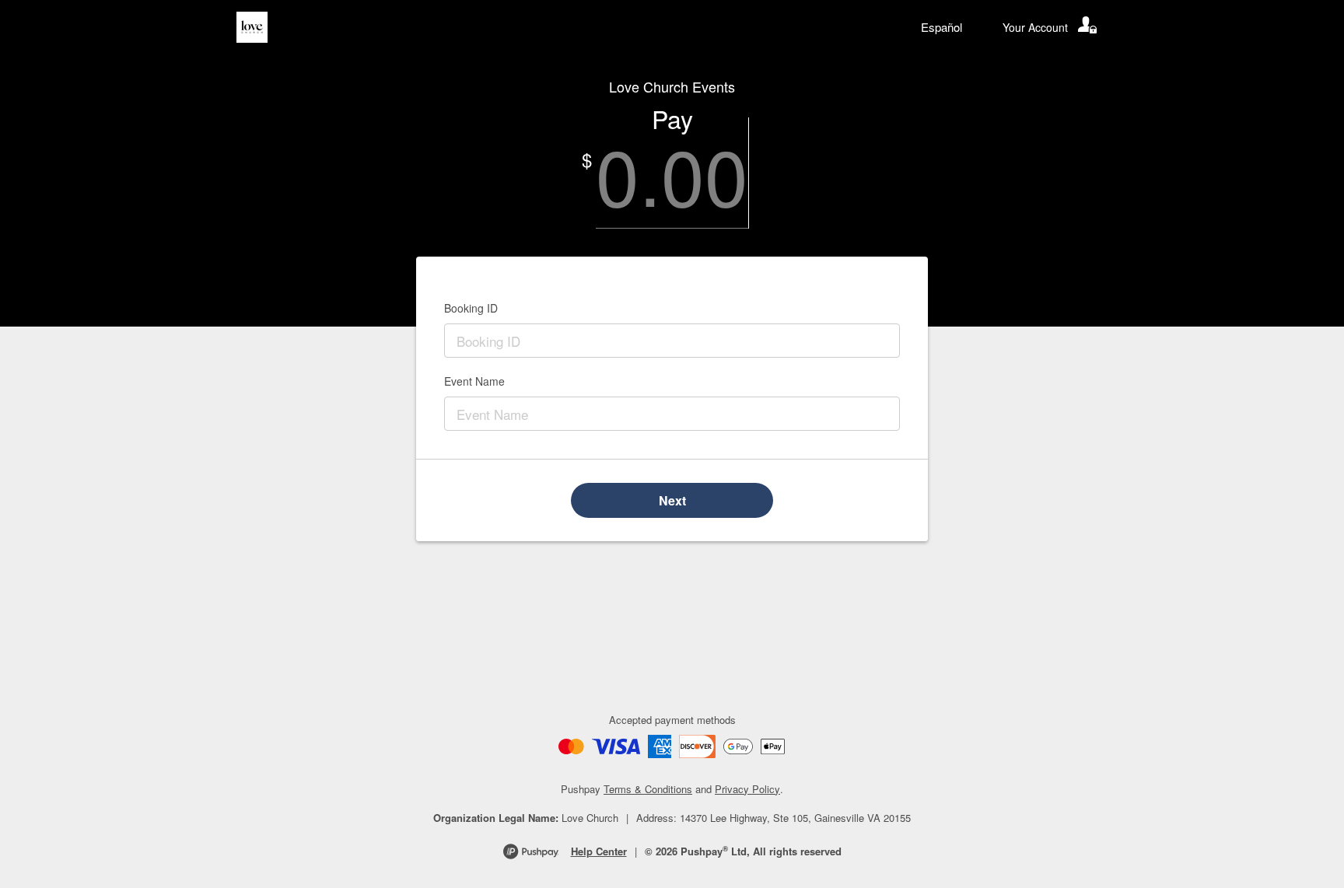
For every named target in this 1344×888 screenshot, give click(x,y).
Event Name (474, 381)
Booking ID (471, 308)
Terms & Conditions (648, 788)
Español (941, 27)
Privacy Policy (747, 788)
